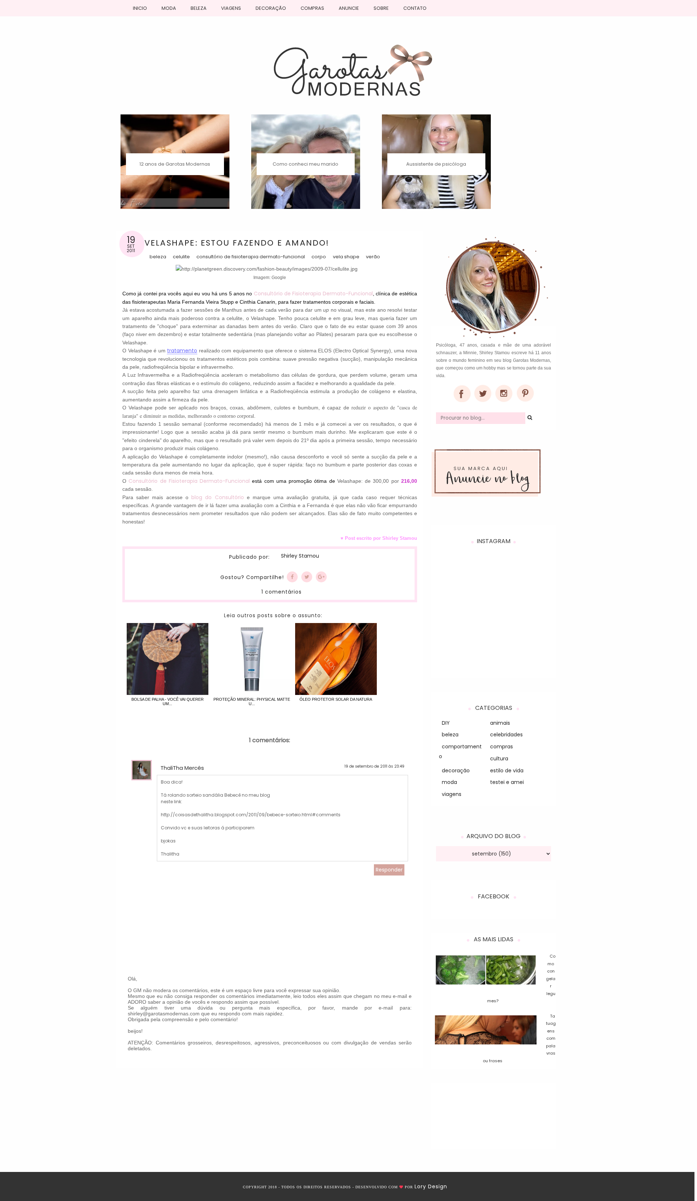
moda (449, 782)
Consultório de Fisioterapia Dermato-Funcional (250, 256)
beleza (158, 256)
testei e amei (507, 782)
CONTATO (415, 8)
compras (501, 746)
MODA (169, 8)
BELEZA (199, 8)
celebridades (506, 734)
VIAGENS (231, 8)
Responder (389, 869)
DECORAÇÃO (271, 8)
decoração (456, 770)
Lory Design (431, 1186)
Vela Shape (346, 256)
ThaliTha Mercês (182, 768)
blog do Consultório (217, 497)
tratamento (182, 350)
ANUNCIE (349, 8)
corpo (318, 256)
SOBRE (381, 8)
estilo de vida (506, 770)
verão (373, 256)
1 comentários (281, 591)
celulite (181, 256)
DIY (446, 723)
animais (500, 723)
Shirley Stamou (300, 556)
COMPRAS (312, 8)
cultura (499, 758)
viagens (451, 794)
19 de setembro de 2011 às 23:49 (374, 766)
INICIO (140, 8)
